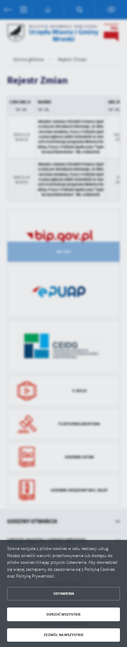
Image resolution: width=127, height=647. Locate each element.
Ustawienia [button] (63, 593)
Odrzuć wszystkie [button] (63, 614)
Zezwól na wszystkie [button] (64, 634)
